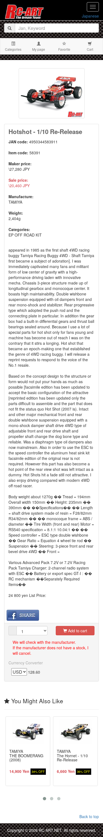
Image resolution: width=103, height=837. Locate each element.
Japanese (90, 16)
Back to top (89, 816)
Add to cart (77, 630)
